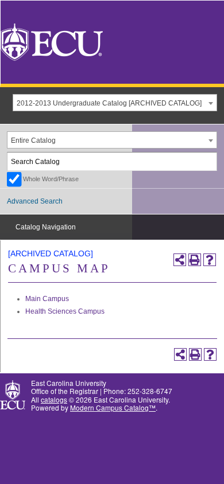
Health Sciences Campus (65, 311)
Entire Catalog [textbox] (33, 140)
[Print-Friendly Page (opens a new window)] (194, 259)
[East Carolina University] (52, 41)
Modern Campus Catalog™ (113, 407)
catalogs (54, 399)
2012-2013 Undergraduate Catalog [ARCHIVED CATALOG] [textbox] (109, 103)
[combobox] (115, 102)
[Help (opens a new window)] (209, 259)
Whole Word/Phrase (51, 178)
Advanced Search (35, 201)
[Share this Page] (179, 259)
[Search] (208, 161)
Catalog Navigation (46, 227)
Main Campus (47, 299)
